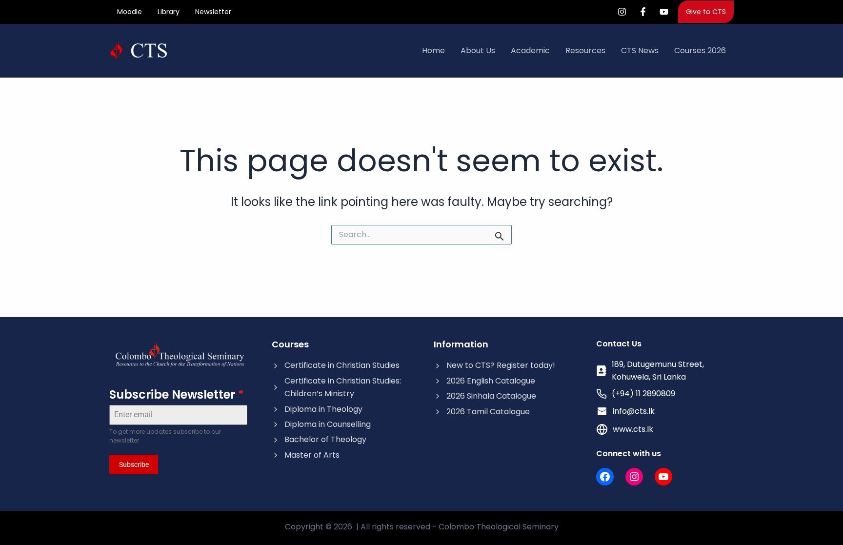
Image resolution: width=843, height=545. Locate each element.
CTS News (640, 50)
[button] (706, 11)
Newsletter (213, 12)
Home (433, 50)
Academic (530, 50)
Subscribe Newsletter (176, 394)
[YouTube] (664, 11)
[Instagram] (622, 11)
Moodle (129, 12)
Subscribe (134, 464)
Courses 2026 (700, 50)
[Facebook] (643, 11)
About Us (478, 50)
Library (169, 12)
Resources (585, 50)
